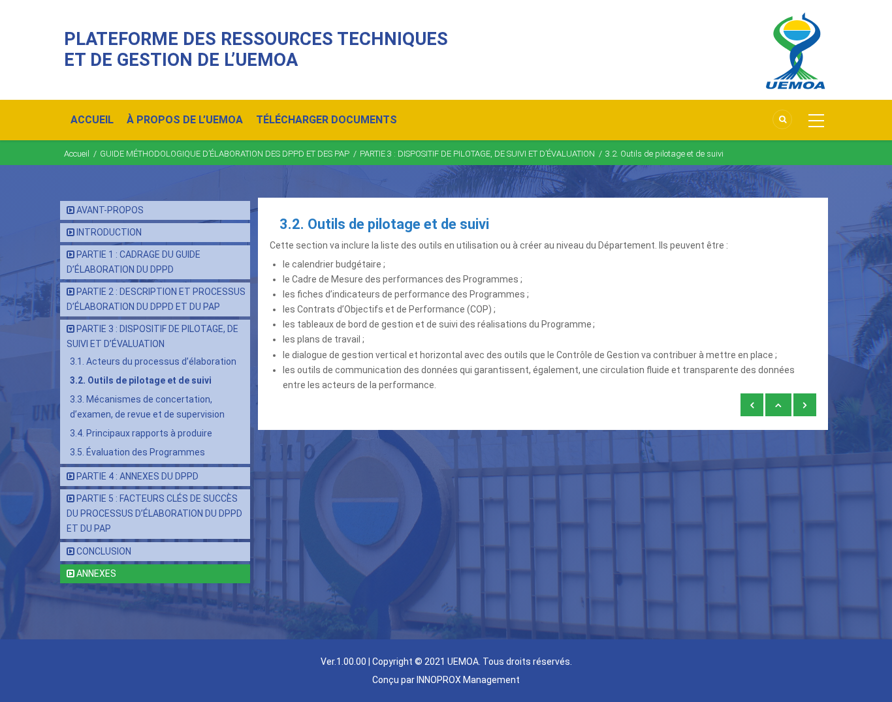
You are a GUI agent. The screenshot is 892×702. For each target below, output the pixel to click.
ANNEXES (96, 573)
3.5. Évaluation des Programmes (137, 452)
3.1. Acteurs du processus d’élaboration (153, 361)
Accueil (76, 154)
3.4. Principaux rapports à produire (141, 433)
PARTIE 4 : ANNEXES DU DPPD (137, 476)
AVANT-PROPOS (110, 210)
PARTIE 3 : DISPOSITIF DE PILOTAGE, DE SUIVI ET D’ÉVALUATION (477, 154)
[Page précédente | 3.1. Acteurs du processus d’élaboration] (752, 405)
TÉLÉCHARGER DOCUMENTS (326, 120)
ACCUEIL (92, 120)
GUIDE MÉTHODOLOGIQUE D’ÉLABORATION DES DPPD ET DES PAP (224, 154)
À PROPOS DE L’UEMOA (185, 120)
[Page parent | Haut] (778, 405)
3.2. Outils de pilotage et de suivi (141, 380)
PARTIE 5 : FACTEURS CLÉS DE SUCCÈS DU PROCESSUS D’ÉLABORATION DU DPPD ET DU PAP (154, 513)
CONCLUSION (103, 551)
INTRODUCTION (109, 232)
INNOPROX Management (468, 680)
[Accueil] (795, 50)
